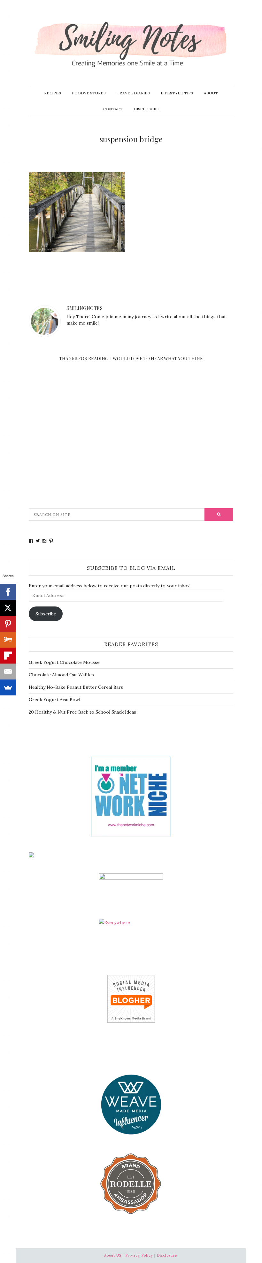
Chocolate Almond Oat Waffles (61, 675)
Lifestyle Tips (177, 93)
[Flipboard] (8, 656)
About (211, 93)
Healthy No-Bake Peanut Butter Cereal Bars (76, 687)
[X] (8, 608)
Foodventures (89, 93)
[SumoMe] (8, 687)
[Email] (8, 671)
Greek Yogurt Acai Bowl (54, 699)
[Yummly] (8, 640)
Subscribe (45, 614)
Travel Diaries (133, 93)
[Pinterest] (8, 624)
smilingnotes (84, 308)
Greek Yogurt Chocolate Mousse (64, 662)
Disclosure (146, 108)
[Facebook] (8, 592)
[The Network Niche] (131, 796)
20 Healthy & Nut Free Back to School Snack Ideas (82, 712)
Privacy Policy (139, 1255)
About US (112, 1255)
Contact (113, 108)
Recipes (52, 93)
